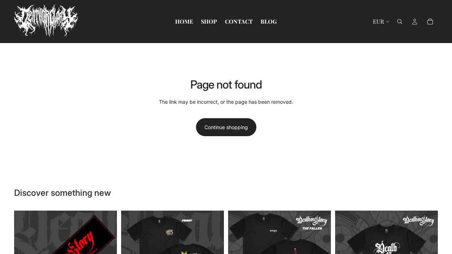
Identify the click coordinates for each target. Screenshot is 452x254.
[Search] (400, 21)
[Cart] (430, 21)
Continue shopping (226, 127)
